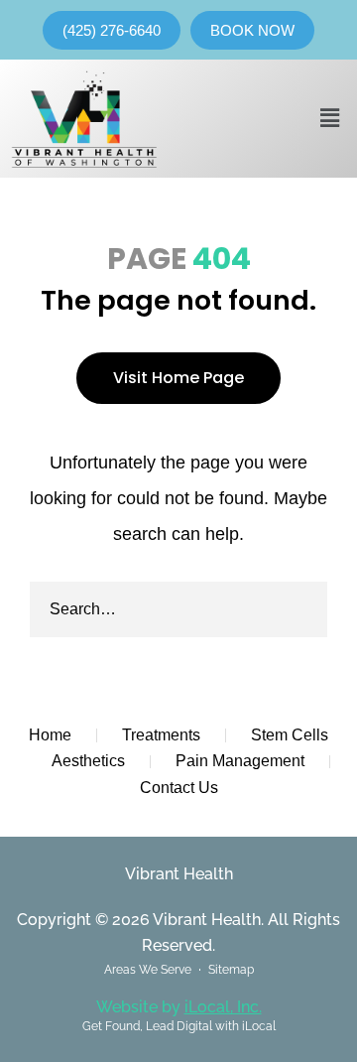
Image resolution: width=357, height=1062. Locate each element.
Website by (179, 1006)
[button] (330, 118)
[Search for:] (178, 609)
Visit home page (178, 377)
